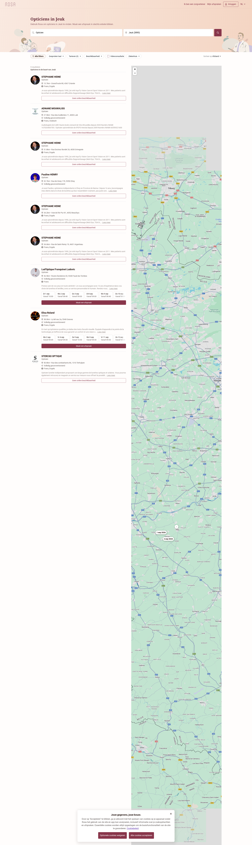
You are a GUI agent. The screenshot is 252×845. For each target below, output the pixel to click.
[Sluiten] (170, 813)
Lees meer (106, 93)
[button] (176, 527)
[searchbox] (76, 32)
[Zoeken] (218, 32)
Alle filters (39, 56)
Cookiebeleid (133, 828)
